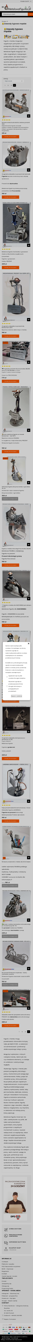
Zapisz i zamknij (16, 696)
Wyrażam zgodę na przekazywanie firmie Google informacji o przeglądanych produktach (16, 686)
